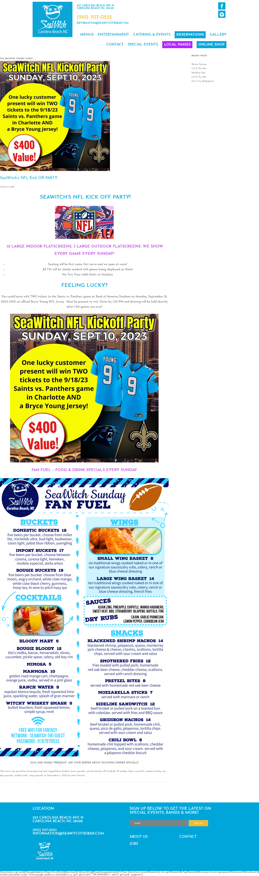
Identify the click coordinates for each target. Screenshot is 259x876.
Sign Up (198, 823)
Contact (115, 44)
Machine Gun (198, 73)
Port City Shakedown (203, 81)
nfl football (109, 771)
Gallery (218, 35)
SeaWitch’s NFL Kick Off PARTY (28, 178)
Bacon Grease (199, 64)
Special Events (143, 44)
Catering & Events (151, 35)
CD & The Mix (199, 68)
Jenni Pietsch (78, 775)
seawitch (139, 771)
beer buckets (63, 771)
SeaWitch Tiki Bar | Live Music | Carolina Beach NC (52, 19)
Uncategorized (34, 771)
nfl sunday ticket (125, 771)
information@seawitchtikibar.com (103, 23)
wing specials (36, 775)
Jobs (134, 844)
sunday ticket (21, 775)
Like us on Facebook (222, 6)
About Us (139, 837)
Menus (87, 35)
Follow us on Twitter (222, 14)
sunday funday (153, 771)
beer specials (78, 771)
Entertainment (113, 35)
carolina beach (94, 771)
